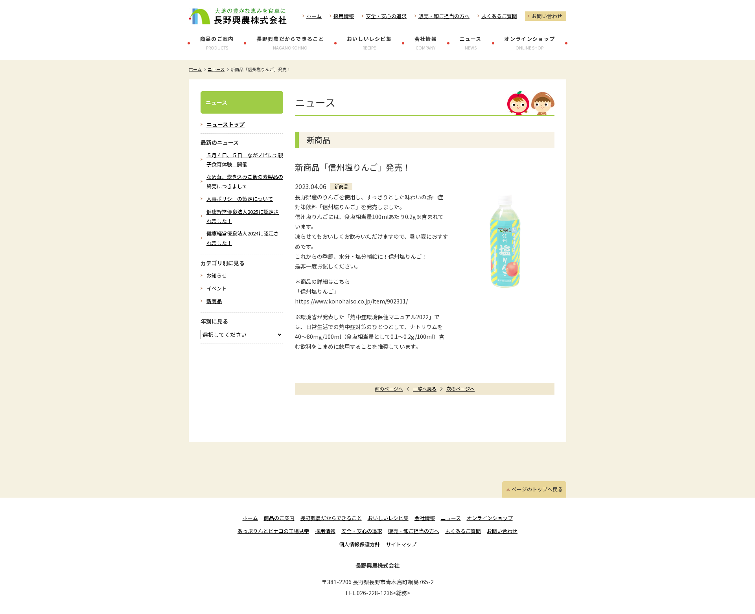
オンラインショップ (529, 43)
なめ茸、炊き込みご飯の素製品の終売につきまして (244, 181)
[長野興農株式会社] (238, 16)
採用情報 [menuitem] (325, 531)
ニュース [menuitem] (451, 518)
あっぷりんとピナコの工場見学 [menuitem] (273, 531)
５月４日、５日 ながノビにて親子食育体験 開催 (244, 159)
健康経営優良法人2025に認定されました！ (242, 216)
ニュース (471, 43)
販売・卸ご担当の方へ (444, 16)
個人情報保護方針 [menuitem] (359, 544)
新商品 (214, 301)
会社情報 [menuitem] (424, 518)
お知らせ (216, 275)
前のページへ (389, 388)
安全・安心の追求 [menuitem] (361, 531)
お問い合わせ (547, 16)
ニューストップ (225, 124)
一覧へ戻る (424, 388)
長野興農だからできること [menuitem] (331, 518)
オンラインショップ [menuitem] (490, 518)
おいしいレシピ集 (369, 43)
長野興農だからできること (290, 43)
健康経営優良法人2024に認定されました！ (242, 238)
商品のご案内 (217, 43)
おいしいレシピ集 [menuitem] (388, 518)
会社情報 (425, 43)
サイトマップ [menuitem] (401, 544)
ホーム (314, 16)
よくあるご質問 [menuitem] (463, 531)
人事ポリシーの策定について (239, 198)
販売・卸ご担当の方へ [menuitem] (413, 531)
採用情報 (343, 16)
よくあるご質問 (499, 16)
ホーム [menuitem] (250, 518)
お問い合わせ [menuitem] (502, 531)
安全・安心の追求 (386, 16)
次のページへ (460, 388)
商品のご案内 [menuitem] (279, 518)
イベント (216, 288)
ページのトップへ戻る (537, 489)
